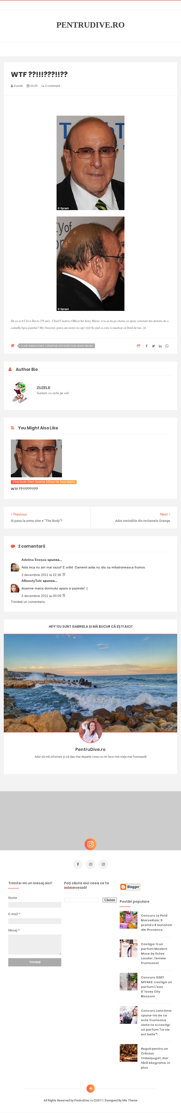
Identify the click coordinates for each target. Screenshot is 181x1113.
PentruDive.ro (90, 25)
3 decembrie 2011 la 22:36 (41, 575)
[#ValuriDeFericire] (91, 764)
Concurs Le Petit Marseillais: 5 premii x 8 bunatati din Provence (156, 922)
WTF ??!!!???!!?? (24, 489)
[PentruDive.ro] (97, 764)
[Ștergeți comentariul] (63, 575)
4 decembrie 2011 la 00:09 (41, 596)
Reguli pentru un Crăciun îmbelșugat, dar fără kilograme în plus (155, 1058)
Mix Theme (129, 1100)
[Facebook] (104, 764)
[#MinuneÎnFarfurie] (84, 764)
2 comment (52, 86)
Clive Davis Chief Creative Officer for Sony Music (57, 345)
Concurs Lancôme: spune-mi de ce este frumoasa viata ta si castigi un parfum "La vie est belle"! (156, 1022)
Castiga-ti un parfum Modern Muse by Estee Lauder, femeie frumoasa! (154, 953)
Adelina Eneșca (34, 560)
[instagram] (90, 864)
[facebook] (77, 864)
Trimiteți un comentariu (28, 602)
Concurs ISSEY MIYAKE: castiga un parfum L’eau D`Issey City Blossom (156, 987)
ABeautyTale (32, 581)
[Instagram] (77, 764)
